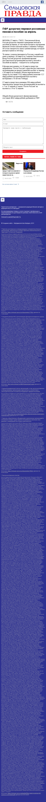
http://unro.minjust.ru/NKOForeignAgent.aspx (21, 384)
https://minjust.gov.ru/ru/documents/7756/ (20, 312)
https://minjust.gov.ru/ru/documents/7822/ (20, 471)
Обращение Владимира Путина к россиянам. (33, 172)
